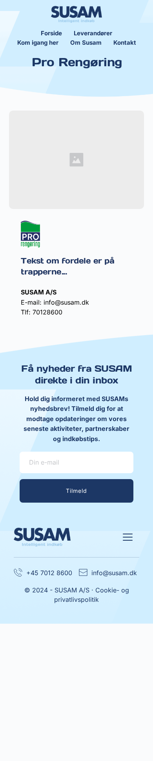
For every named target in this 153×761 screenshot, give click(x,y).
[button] (128, 537)
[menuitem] (51, 33)
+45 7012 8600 (49, 573)
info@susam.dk (114, 573)
